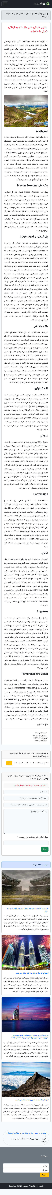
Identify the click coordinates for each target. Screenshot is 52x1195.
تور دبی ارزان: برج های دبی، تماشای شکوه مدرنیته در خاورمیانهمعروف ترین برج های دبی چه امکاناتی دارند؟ (29, 1036)
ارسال (45, 849)
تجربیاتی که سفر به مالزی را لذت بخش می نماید (32, 973)
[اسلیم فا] (42, 4)
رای (9, 762)
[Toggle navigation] (4, 3)
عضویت (44, 1174)
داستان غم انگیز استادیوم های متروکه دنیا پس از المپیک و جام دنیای (27, 909)
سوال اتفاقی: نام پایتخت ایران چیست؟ (33, 837)
